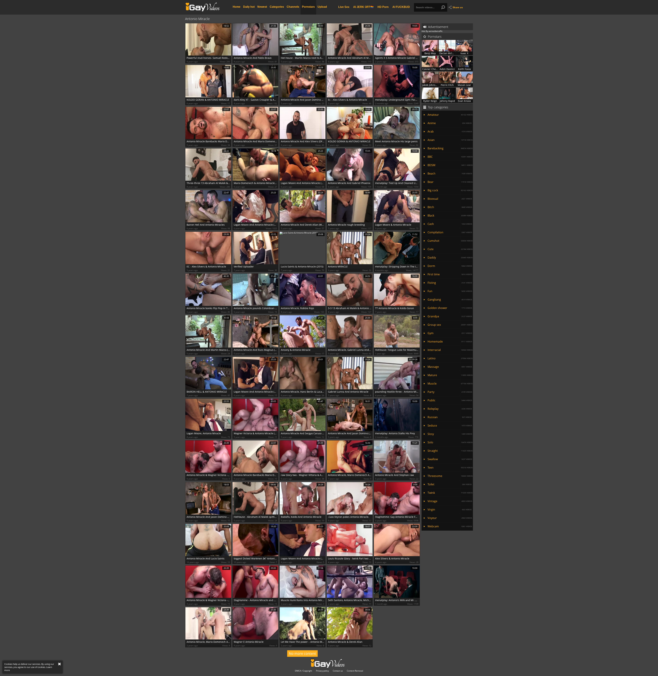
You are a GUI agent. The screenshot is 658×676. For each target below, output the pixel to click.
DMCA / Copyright (303, 671)
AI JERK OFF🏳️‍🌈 (363, 6)
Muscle (450, 383)
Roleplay (450, 409)
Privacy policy (322, 671)
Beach (450, 173)
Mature (450, 375)
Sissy (450, 434)
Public (450, 400)
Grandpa (450, 316)
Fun (450, 291)
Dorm (450, 266)
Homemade (450, 341)
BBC (450, 157)
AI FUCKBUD (401, 6)
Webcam (450, 526)
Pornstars (308, 6)
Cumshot (450, 241)
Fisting (450, 283)
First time (450, 274)
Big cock (450, 190)
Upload (322, 6)
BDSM (450, 165)
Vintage (450, 501)
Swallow (450, 459)
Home (236, 6)
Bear (450, 182)
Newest (262, 6)
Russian (450, 417)
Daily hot (249, 6)
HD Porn (383, 6)
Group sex (450, 325)
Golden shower (450, 308)
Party (450, 392)
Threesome (450, 476)
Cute (450, 249)
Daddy (450, 257)
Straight (450, 451)
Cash (450, 224)
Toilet (450, 484)
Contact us (338, 671)
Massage (450, 367)
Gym (450, 333)
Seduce (450, 425)
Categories (277, 6)
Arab (450, 131)
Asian (450, 140)
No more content (302, 653)
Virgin (450, 509)
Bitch (450, 207)
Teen (450, 467)
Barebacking (450, 148)
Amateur (450, 115)
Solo (450, 442)
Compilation (450, 232)
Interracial (450, 350)
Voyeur (450, 518)
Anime (450, 123)
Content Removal (355, 671)
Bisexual (450, 199)
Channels (293, 6)
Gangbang (450, 299)
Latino (450, 358)
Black (450, 215)
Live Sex (343, 6)
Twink (450, 493)
